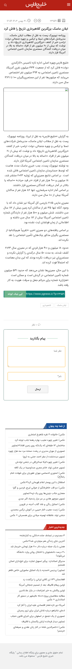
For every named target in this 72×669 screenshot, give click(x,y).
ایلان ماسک (61, 305)
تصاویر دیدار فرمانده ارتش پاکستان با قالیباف (43, 621)
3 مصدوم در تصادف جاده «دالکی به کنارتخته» (42, 535)
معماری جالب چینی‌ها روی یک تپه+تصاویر (44, 493)
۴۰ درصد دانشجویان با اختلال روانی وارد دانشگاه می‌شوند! (41, 554)
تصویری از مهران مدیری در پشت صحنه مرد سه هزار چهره (37, 451)
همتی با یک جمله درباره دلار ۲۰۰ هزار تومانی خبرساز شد (37, 546)
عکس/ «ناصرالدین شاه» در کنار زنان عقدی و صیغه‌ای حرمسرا (39, 629)
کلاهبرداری (47, 305)
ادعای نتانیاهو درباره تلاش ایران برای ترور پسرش (41, 610)
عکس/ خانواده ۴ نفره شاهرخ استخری (46, 434)
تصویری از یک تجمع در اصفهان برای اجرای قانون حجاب (37, 616)
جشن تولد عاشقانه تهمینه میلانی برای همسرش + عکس (37, 515)
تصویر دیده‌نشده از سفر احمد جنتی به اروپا (44, 457)
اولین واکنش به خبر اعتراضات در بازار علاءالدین (42, 590)
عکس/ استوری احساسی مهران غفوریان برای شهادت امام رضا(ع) (37, 475)
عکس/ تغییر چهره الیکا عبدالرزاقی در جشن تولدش (40, 462)
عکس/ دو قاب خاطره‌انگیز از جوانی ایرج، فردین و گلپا (39, 488)
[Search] (5, 6)
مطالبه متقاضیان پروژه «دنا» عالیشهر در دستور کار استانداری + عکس (41, 597)
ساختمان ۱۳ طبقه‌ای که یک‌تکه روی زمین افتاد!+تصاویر (38, 445)
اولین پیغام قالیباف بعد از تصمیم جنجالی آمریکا (42, 585)
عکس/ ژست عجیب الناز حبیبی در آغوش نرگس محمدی (38, 510)
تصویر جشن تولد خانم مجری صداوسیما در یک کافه (39, 468)
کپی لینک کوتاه (15, 294)
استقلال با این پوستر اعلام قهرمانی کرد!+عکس (42, 482)
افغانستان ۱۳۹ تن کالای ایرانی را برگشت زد (44, 579)
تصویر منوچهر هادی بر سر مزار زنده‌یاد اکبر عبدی (42, 499)
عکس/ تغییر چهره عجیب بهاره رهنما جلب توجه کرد (40, 440)
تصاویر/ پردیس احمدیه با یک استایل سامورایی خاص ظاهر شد (36, 572)
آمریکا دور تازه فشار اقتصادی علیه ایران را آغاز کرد (41, 605)
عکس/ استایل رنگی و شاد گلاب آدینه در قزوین (42, 504)
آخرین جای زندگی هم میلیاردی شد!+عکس (44, 541)
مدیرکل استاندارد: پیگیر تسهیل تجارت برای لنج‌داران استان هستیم (37, 563)
